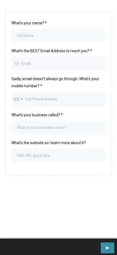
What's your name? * (29, 23)
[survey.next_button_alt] (107, 247)
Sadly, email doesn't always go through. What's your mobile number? (55, 82)
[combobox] (18, 99)
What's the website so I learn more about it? (48, 143)
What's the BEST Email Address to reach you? (51, 51)
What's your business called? (37, 115)
